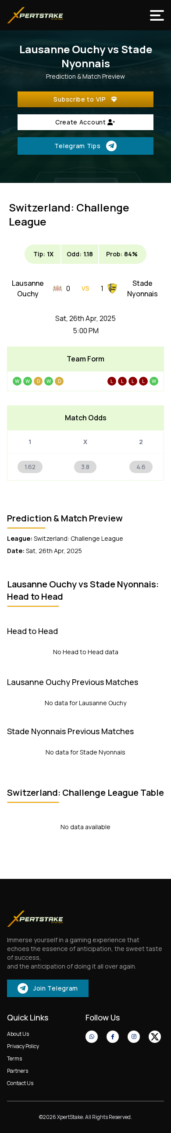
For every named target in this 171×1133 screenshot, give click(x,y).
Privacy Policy (23, 1046)
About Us (18, 1034)
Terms (14, 1058)
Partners (17, 1071)
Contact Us (20, 1083)
